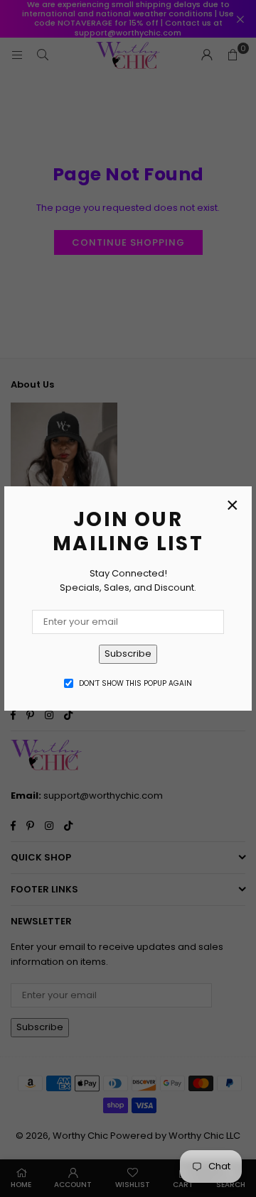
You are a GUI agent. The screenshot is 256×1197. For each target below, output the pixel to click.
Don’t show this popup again (135, 683)
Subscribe (128, 653)
